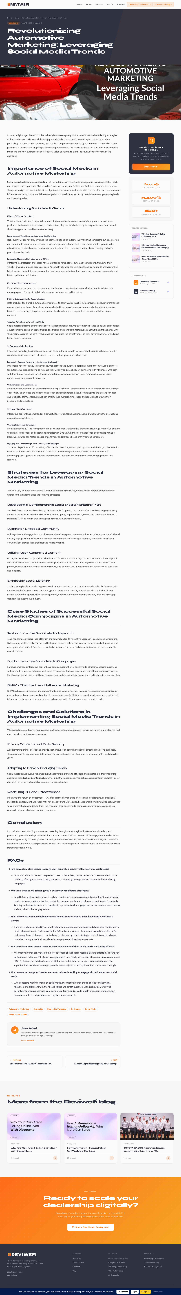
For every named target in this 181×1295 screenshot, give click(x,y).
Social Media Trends (18, 1015)
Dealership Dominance (154, 1258)
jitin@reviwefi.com (15, 1272)
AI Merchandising (151, 1262)
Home (79, 4)
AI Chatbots (113, 1275)
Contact (121, 4)
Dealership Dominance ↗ (140, 4)
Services (99, 4)
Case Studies (78, 1262)
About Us (77, 1258)
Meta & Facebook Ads (118, 1258)
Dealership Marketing (57, 1009)
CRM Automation (115, 1271)
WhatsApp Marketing (117, 1267)
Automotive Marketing (19, 1009)
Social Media (90, 1009)
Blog (17, 18)
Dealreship (76, 1009)
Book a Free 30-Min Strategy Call (92, 1227)
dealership (38, 1009)
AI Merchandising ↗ (163, 4)
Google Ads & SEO (116, 1262)
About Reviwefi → (28, 1040)
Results (110, 4)
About (89, 4)
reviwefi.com (12, 1275)
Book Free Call (151, 166)
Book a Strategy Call (153, 1267)
